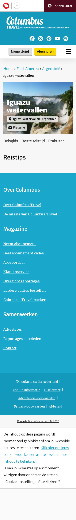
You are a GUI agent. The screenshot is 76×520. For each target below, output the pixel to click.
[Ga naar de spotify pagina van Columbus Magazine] (65, 38)
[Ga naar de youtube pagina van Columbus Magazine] (57, 38)
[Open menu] (69, 51)
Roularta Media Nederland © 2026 (38, 421)
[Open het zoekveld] (59, 51)
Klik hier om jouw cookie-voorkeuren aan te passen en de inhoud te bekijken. (36, 454)
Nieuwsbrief (20, 52)
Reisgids (10, 141)
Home (8, 69)
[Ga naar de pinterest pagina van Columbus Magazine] (49, 38)
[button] (60, 6)
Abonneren (45, 52)
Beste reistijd (33, 141)
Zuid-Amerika (28, 69)
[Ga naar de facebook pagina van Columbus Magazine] (32, 38)
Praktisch (56, 141)
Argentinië (51, 69)
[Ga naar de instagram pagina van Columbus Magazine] (40, 38)
